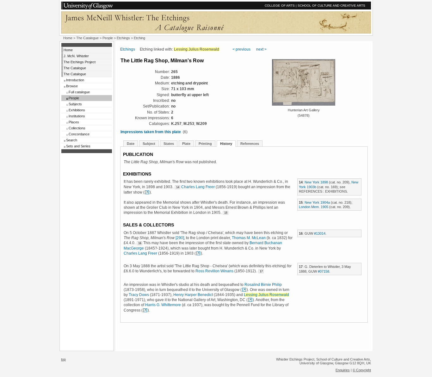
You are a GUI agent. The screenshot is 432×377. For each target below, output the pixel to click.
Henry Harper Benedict (193, 295)
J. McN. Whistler (76, 56)
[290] (180, 238)
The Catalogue (87, 38)
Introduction (75, 80)
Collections (77, 128)
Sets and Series (78, 146)
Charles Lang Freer (198, 187)
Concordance (79, 134)
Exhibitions (77, 110)
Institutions (77, 116)
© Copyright (362, 370)
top (63, 359)
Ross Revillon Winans (214, 271)
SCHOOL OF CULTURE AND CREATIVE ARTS (331, 5)
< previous (241, 49)
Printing (205, 143)
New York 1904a (317, 202)
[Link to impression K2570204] (145, 310)
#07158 (323, 271)
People (107, 38)
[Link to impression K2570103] (244, 290)
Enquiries (343, 370)
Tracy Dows (139, 295)
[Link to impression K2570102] (147, 192)
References (249, 143)
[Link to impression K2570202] (250, 300)
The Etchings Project (80, 62)
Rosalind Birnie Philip (263, 285)
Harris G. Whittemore (163, 305)
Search (71, 140)
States (169, 143)
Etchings (123, 38)
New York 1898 (316, 182)
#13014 (319, 233)
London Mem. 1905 (313, 207)
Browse (72, 86)
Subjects (75, 104)
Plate (186, 143)
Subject (149, 143)
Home (67, 38)
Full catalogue (79, 92)
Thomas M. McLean (249, 238)
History (226, 143)
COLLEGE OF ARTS (280, 5)
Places (74, 122)
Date (130, 143)
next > (261, 49)
